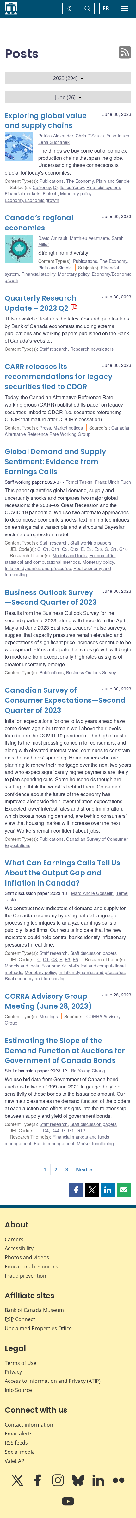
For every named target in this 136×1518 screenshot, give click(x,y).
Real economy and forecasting (35, 978)
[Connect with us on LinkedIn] (99, 1484)
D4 (46, 1130)
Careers (14, 1239)
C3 (65, 549)
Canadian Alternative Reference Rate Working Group (68, 430)
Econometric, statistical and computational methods (60, 558)
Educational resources (31, 1266)
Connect (20, 1319)
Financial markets (22, 193)
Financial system (103, 187)
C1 (46, 549)
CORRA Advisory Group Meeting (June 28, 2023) (48, 1001)
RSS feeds (16, 1442)
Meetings (49, 1016)
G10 (123, 549)
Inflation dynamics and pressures (38, 568)
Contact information (29, 1424)
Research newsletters (92, 349)
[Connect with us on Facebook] (38, 1484)
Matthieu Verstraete (89, 238)
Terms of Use (20, 1362)
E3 (89, 549)
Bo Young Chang (88, 1070)
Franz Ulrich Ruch (113, 482)
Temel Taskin (79, 482)
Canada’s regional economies (39, 223)
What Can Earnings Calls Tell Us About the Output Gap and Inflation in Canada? (62, 873)
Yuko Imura (118, 135)
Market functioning (95, 1143)
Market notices (68, 427)
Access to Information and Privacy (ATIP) (53, 1380)
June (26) (65, 97)
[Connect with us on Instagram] (58, 1484)
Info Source (18, 1390)
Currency (42, 187)
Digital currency (68, 187)
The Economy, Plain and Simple (98, 181)
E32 (98, 549)
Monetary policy (75, 193)
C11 (55, 549)
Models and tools (70, 555)
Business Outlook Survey (91, 672)
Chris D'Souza (90, 135)
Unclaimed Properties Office (38, 1328)
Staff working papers (90, 543)
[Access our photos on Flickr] (118, 1484)
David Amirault (52, 238)
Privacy (13, 1371)
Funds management (54, 1143)
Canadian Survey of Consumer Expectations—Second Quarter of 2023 (65, 700)
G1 (114, 549)
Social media (20, 1451)
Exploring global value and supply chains (46, 121)
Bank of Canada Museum (34, 1310)
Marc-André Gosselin (92, 893)
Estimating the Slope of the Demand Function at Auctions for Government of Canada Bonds (65, 1051)
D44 (55, 1130)
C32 (74, 549)
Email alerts (19, 1433)
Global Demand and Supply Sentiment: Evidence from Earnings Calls (55, 462)
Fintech (50, 193)
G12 (81, 1130)
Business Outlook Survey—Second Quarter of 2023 (50, 598)
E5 (75, 959)
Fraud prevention (25, 1275)
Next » (84, 1169)
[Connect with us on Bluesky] (79, 1484)
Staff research (54, 349)
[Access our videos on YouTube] (68, 1505)
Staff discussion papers (93, 953)
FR (106, 8)
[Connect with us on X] (18, 1484)
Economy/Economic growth (32, 200)
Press (45, 427)
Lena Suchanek (54, 142)
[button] (76, 1190)
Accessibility (19, 1248)
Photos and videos (27, 1257)
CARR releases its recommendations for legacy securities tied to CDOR (58, 377)
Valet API (15, 1460)
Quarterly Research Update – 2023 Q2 (40, 303)
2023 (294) (65, 78)
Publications (52, 181)
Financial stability (38, 274)
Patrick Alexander (55, 135)
